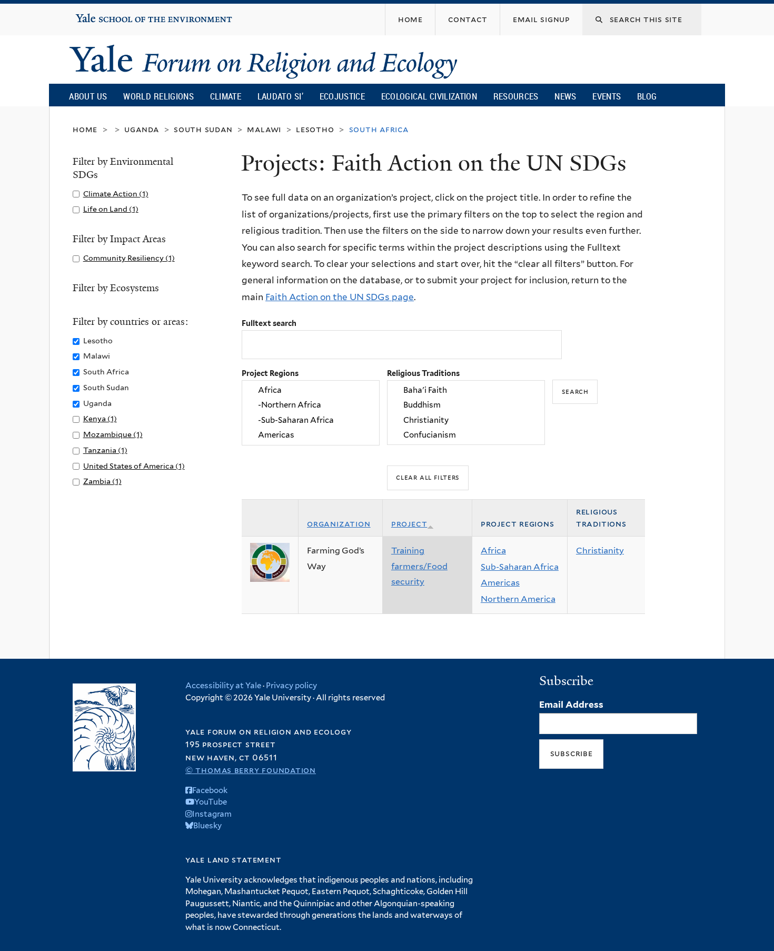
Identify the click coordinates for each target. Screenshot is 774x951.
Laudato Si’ (280, 96)
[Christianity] (466, 420)
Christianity (600, 551)
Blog (647, 96)
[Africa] (310, 390)
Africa (493, 551)
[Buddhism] (466, 405)
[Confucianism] (466, 435)
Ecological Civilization (429, 96)
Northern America (518, 599)
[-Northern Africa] (310, 405)
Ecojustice (342, 96)
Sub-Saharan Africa (520, 567)
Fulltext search (269, 323)
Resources (516, 96)
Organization (339, 524)
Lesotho (315, 129)
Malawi (264, 129)
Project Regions (270, 373)
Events (606, 96)
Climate (225, 96)
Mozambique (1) (113, 434)
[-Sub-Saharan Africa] (310, 420)
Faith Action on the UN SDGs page (339, 297)
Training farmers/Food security (419, 566)
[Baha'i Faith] (466, 390)
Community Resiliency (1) (129, 257)
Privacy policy (291, 685)
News (565, 96)
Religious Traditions (423, 373)
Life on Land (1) (110, 208)
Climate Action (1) (115, 193)
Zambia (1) (102, 481)
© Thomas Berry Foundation (250, 770)
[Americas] (310, 435)
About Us (88, 96)
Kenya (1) (100, 418)
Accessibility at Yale (223, 685)
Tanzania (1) (105, 449)
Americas (500, 583)
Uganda (141, 129)
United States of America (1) (134, 465)
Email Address (571, 704)
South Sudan (203, 129)
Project (409, 524)
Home (85, 129)
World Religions (158, 96)
